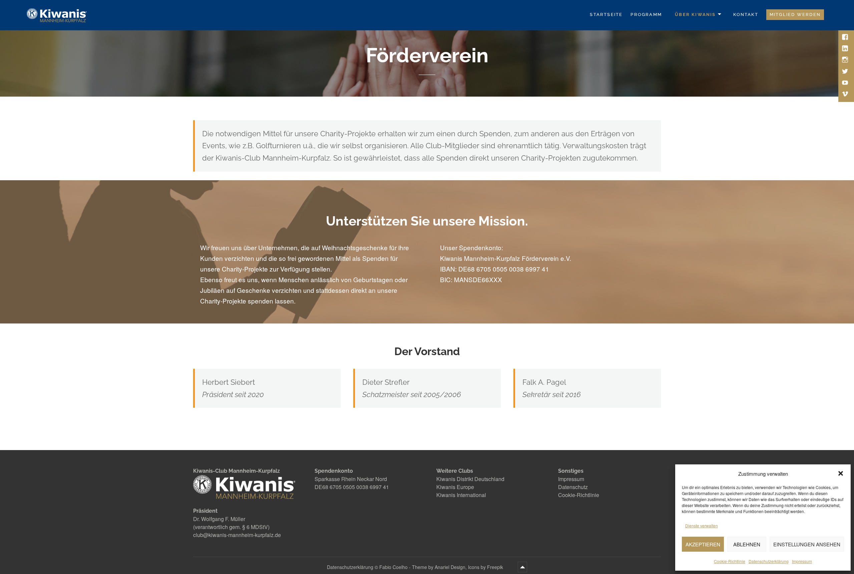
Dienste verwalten (701, 525)
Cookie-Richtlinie (729, 561)
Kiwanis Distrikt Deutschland (470, 479)
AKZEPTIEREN (703, 544)
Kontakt (745, 14)
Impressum (802, 561)
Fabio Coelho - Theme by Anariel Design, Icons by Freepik (441, 567)
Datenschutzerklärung (769, 561)
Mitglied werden (795, 14)
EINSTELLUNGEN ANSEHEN (806, 544)
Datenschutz (573, 487)
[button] (840, 473)
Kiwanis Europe (455, 487)
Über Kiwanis (695, 14)
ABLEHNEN (746, 544)
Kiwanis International (461, 495)
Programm (646, 14)
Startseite (606, 14)
